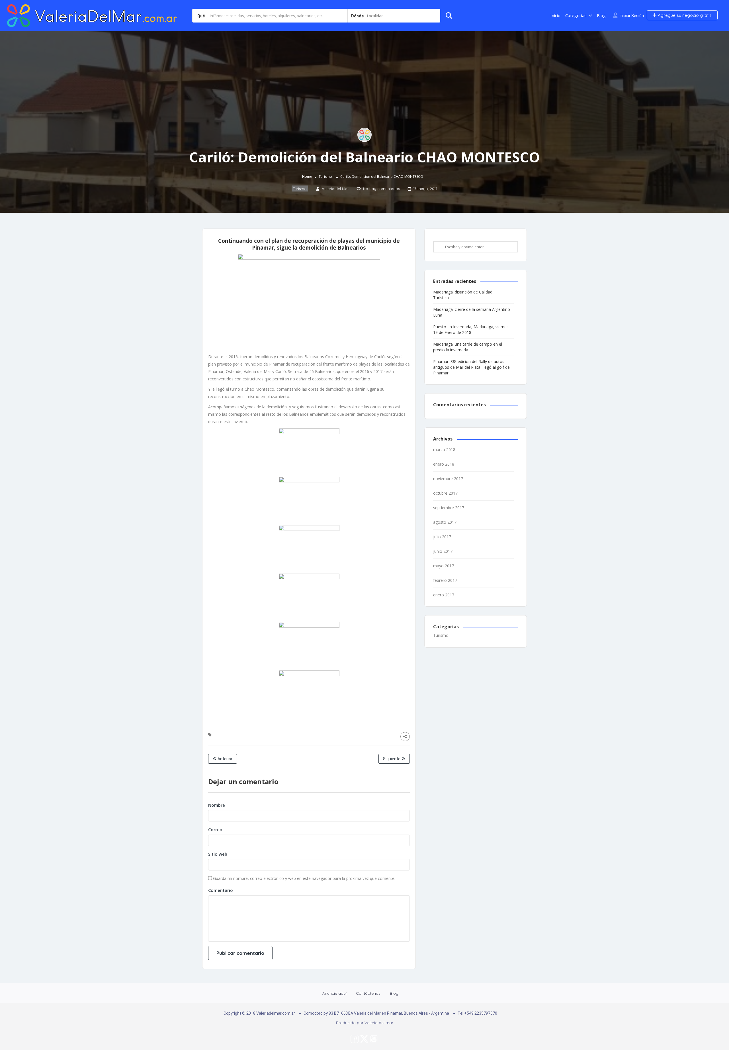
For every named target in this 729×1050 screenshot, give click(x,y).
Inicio (555, 15)
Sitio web (217, 854)
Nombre (216, 805)
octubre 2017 (445, 493)
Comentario (220, 890)
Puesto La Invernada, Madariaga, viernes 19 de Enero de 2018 (471, 329)
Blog (601, 15)
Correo (215, 829)
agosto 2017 (444, 522)
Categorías (576, 15)
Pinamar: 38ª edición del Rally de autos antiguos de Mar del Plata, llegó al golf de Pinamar (471, 367)
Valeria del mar (378, 1022)
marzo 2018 (444, 449)
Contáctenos (368, 993)
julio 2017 (442, 536)
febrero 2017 (445, 580)
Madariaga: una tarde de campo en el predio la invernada (467, 346)
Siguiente (392, 759)
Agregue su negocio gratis (684, 15)
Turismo (325, 176)
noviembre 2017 (448, 478)
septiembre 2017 (448, 507)
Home (307, 176)
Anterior (224, 759)
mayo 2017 (443, 565)
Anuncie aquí (334, 993)
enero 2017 (443, 595)
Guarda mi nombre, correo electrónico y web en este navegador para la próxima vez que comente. (304, 878)
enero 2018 (443, 464)
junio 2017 (442, 551)
